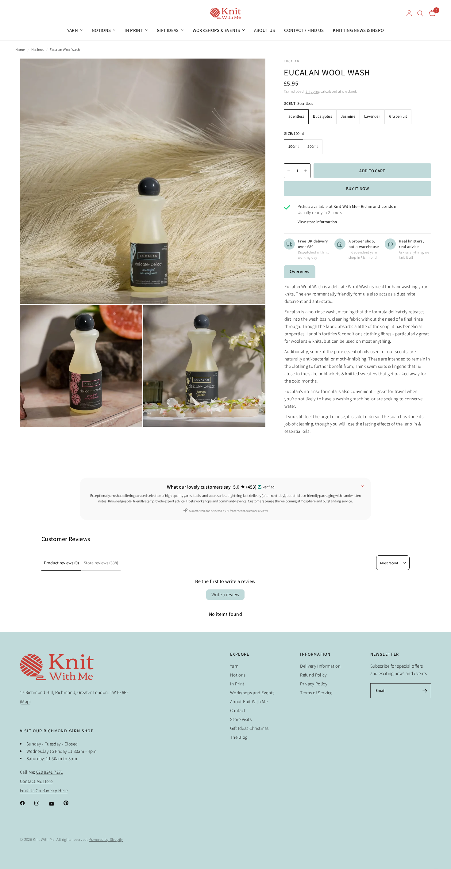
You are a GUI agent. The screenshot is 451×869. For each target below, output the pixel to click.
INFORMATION (315, 654)
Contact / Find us (304, 30)
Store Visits (241, 719)
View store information (317, 221)
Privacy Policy (313, 684)
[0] (431, 13)
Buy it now (357, 188)
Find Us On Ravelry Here (43, 790)
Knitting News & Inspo (358, 30)
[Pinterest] (70, 803)
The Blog (239, 737)
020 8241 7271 (49, 772)
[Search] (420, 13)
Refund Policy (313, 675)
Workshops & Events (216, 30)
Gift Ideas (168, 30)
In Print (134, 30)
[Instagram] (41, 803)
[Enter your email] (425, 690)
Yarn (72, 30)
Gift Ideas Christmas (249, 728)
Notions (101, 30)
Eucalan (291, 61)
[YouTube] (56, 803)
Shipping (313, 91)
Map (25, 701)
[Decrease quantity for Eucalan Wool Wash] (288, 171)
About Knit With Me (249, 701)
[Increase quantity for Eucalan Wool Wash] (305, 171)
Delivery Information (320, 666)
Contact (237, 710)
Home (20, 49)
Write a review (225, 594)
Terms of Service (316, 693)
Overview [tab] (300, 271)
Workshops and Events (252, 693)
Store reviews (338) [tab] (101, 563)
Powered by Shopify (106, 839)
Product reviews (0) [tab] (61, 563)
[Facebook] (26, 803)
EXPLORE (239, 654)
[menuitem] (75, 30)
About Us (264, 30)
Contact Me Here (36, 781)
